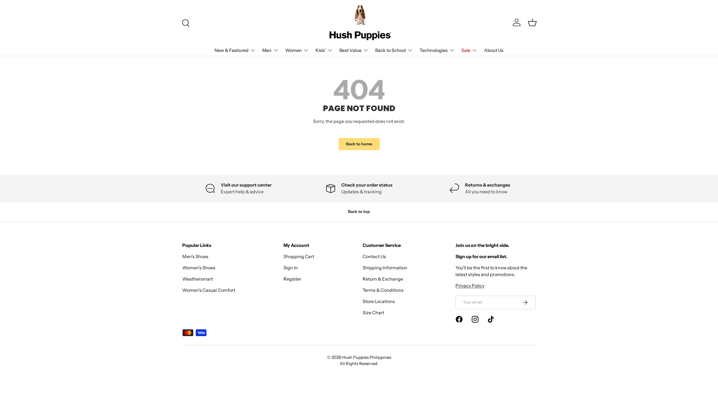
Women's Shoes (198, 267)
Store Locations (379, 301)
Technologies (434, 50)
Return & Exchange (383, 279)
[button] (532, 22)
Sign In (291, 267)
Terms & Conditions (383, 290)
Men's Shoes (195, 256)
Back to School (390, 50)
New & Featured (231, 50)
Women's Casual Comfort (208, 290)
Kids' (321, 50)
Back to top (359, 211)
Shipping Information (385, 267)
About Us (493, 50)
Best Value (350, 50)
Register (292, 279)
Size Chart (373, 312)
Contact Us (374, 256)
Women (293, 50)
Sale (465, 50)
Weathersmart (197, 279)
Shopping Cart (299, 256)
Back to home (359, 143)
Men (266, 50)
